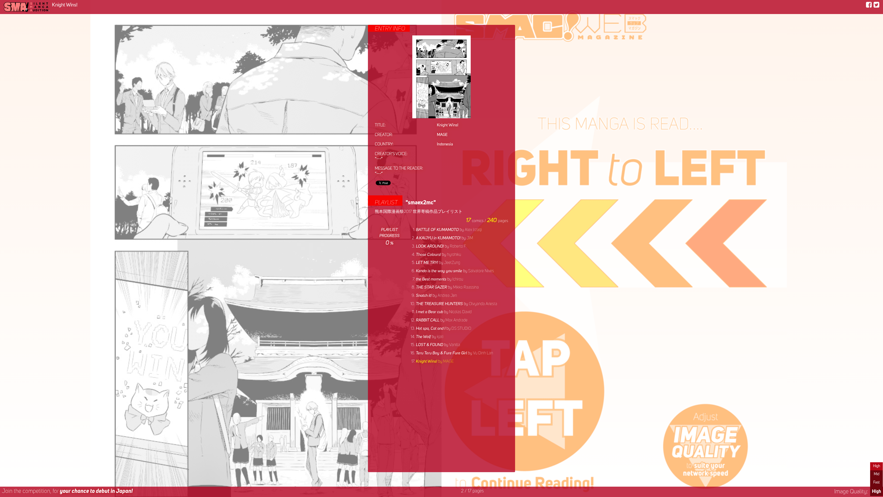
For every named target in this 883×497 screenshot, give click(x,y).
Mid (876, 474)
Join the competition (67, 491)
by (449, 230)
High (876, 466)
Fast (876, 482)
